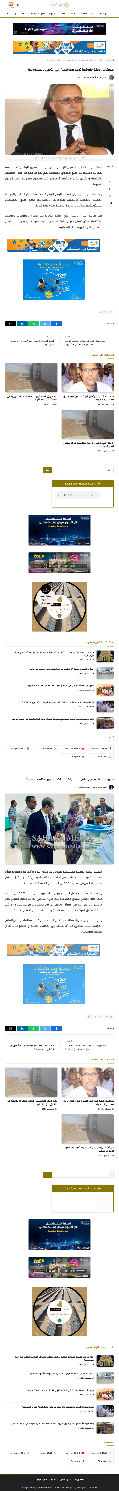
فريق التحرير (65, 1480)
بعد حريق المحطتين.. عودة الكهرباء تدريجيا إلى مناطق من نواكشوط (32, 398)
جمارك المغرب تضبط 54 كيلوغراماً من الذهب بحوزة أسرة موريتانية (61, 669)
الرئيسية (103, 14)
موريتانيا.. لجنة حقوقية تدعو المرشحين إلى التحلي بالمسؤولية (31, 1047)
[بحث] (18, 5)
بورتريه (52, 14)
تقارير (62, 14)
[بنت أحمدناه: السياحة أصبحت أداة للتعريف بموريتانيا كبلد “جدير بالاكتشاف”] (105, 706)
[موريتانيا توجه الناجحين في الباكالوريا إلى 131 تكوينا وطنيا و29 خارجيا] (105, 690)
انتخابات (98, 1016)
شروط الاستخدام (46, 1487)
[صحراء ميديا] (59, 5)
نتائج (89, 1016)
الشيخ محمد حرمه (100, 787)
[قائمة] (110, 5)
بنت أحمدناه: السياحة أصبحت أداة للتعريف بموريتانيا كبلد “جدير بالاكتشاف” (58, 702)
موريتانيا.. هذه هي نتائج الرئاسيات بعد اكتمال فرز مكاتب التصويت (85, 343)
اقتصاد (84, 14)
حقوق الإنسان (106, 312)
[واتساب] (110, 196)
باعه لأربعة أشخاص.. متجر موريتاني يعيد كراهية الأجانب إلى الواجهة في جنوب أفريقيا (53, 719)
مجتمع (7, 14)
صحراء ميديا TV (38, 14)
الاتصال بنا (79, 1480)
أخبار (93, 14)
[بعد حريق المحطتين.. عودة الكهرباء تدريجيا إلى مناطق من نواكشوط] (31, 377)
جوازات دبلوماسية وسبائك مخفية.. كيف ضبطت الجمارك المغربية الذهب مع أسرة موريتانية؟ (54, 654)
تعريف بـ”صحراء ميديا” (45, 1480)
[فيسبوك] (110, 175)
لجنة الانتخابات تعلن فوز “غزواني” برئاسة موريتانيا (32, 343)
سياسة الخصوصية (29, 1487)
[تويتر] (110, 182)
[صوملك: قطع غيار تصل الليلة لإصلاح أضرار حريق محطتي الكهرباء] (88, 377)
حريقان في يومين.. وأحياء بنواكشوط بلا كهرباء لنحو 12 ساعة (88, 444)
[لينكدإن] (110, 189)
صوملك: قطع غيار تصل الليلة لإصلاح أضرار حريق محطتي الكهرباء (88, 398)
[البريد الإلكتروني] (110, 203)
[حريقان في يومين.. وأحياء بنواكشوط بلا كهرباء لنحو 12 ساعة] (88, 424)
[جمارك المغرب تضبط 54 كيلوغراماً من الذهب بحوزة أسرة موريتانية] (105, 673)
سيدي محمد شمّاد (99, 77)
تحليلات (72, 14)
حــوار (24, 14)
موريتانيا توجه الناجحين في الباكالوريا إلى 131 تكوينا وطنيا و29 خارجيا (60, 685)
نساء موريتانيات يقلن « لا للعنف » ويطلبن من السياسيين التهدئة (86, 1047)
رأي (15, 14)
